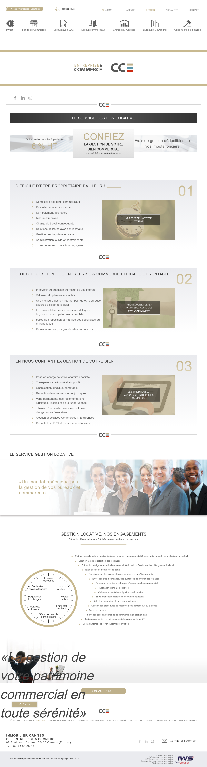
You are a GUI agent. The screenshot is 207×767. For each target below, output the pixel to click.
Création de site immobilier (161, 757)
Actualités (172, 10)
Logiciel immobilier (164, 755)
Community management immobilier (157, 761)
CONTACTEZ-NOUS (103, 690)
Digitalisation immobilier (162, 763)
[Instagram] (30, 98)
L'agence (130, 10)
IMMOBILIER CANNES (25, 735)
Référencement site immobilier (159, 759)
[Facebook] (15, 98)
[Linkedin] (23, 98)
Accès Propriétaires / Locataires (25, 9)
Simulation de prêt (117, 721)
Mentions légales (166, 721)
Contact (194, 10)
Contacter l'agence (183, 740)
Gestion (150, 10)
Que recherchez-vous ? (61, 721)
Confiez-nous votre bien (90, 721)
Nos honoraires (188, 721)
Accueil (109, 10)
